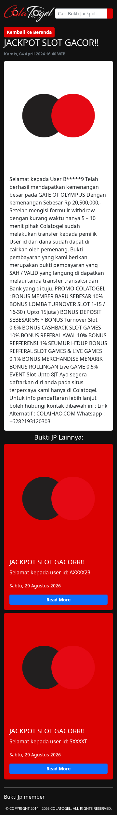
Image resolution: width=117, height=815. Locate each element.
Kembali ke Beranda (29, 32)
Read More (58, 600)
